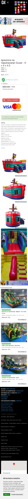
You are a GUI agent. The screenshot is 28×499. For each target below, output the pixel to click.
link (8, 395)
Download (19, 391)
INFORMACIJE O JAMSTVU (12, 79)
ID (1, 83)
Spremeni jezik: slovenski (7, 410)
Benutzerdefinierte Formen (6, 456)
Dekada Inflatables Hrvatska (6, 430)
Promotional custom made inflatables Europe (10, 453)
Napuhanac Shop (4, 440)
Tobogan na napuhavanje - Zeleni (10, 377)
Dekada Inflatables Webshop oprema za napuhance (11, 433)
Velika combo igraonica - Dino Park (11, 345)
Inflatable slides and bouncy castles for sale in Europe (11, 446)
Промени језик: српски (6, 407)
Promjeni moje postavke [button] (17, 494)
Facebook (4, 397)
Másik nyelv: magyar (6, 406)
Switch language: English (7, 403)
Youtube (4, 399)
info (19, 393)
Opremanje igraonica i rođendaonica (8, 426)
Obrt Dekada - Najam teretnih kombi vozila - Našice (11, 420)
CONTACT (19, 401)
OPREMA (3, 148)
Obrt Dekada (10, 389)
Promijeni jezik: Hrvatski (7, 404)
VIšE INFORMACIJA (22, 319)
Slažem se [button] (6, 494)
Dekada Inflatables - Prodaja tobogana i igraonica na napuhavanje (14, 423)
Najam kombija (4, 443)
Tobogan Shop (4, 436)
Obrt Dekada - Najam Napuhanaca (7, 416)
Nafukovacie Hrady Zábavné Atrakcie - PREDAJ (10, 450)
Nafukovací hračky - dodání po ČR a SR (9, 448)
